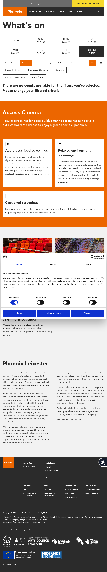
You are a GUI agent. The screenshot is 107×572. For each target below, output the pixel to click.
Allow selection (54, 313)
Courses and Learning (38, 70)
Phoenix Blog (71, 489)
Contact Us (90, 485)
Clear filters (37, 77)
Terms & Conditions (94, 489)
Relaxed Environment (15, 77)
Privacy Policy (92, 494)
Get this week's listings (88, 4)
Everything (10, 62)
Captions (59, 70)
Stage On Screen (13, 70)
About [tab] (88, 264)
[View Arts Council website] (31, 541)
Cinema (25, 62)
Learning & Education (20, 319)
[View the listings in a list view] (100, 63)
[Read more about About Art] (79, 250)
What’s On (35, 11)
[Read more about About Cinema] (27, 250)
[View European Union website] (20, 555)
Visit (79, 11)
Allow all (87, 313)
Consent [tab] (18, 264)
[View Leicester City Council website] (7, 541)
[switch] (40, 302)
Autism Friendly (43, 62)
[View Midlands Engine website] (51, 555)
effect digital (13, 564)
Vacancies (70, 494)
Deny (19, 313)
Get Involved (71, 498)
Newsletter (70, 485)
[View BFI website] (88, 541)
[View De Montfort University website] (61, 541)
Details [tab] (53, 264)
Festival (71, 62)
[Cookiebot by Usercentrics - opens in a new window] (92, 257)
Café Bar (48, 489)
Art (71, 11)
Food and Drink (55, 11)
